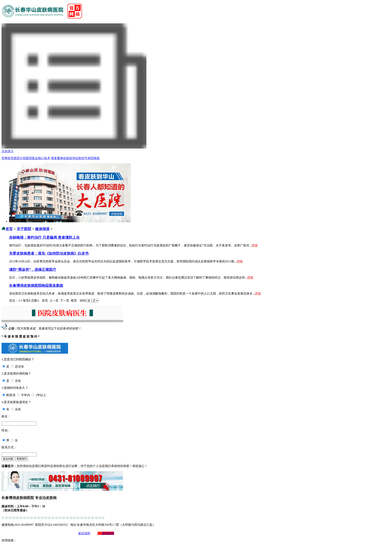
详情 (255, 245)
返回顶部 (84, 533)
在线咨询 (69, 158)
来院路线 (93, 158)
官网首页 (8, 158)
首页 (9, 229)
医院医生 (32, 158)
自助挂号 (81, 158)
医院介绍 (20, 158)
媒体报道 (42, 229)
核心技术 (44, 158)
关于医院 (24, 229)
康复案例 (57, 158)
